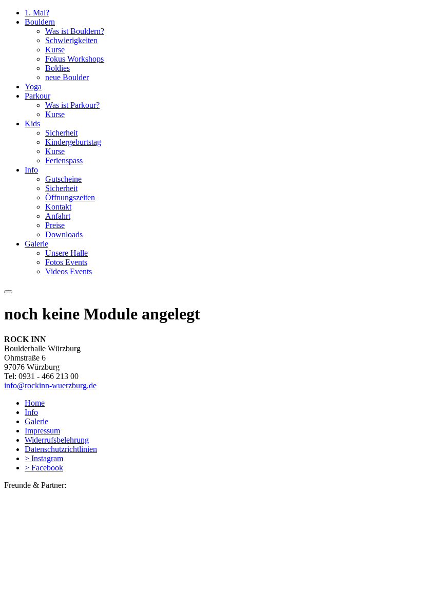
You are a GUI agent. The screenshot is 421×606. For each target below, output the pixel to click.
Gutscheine (63, 179)
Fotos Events (66, 262)
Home (35, 403)
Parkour (37, 95)
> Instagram (44, 458)
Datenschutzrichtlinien (61, 449)
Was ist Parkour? (72, 105)
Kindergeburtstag (73, 142)
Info (31, 169)
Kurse (55, 49)
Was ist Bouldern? (74, 31)
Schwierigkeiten (71, 40)
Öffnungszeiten (70, 197)
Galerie (36, 243)
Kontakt (58, 206)
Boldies (57, 68)
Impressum (42, 430)
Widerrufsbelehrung (57, 439)
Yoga (33, 86)
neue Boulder (67, 77)
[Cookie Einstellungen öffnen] (81, 572)
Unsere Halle (66, 253)
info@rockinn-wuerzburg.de (50, 385)
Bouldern (40, 21)
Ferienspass (64, 160)
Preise (55, 225)
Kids (32, 123)
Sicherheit (61, 132)
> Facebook (44, 467)
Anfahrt (57, 216)
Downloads (64, 234)
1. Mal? (37, 12)
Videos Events (68, 271)
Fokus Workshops (74, 58)
